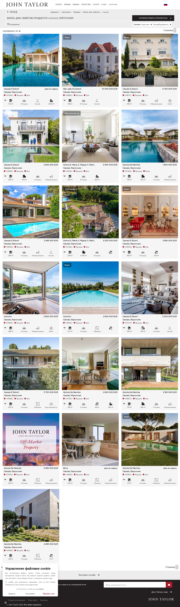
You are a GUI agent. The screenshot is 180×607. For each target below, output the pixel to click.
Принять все (49, 594)
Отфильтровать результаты (153, 18)
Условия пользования (16, 600)
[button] (5, 602)
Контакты (44, 600)
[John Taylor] (27, 4)
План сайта (32, 600)
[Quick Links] (98, 575)
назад (13, 12)
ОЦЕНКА (76, 4)
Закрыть (11, 594)
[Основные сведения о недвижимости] (5, 100)
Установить (30, 594)
